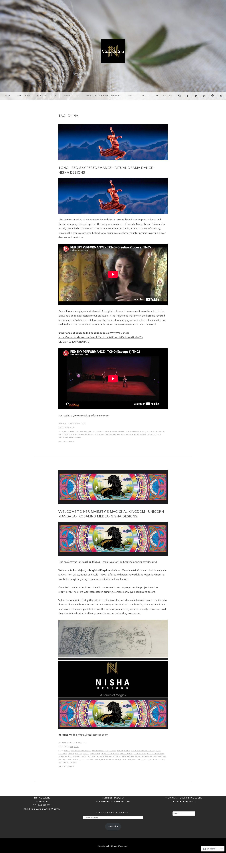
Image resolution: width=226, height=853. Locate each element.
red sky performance (123, 434)
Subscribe (113, 826)
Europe (78, 754)
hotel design (126, 754)
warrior (73, 762)
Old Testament (87, 759)
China (106, 432)
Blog (130, 96)
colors (140, 751)
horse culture (139, 432)
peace (97, 759)
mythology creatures (119, 757)
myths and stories (140, 757)
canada (99, 432)
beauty (120, 751)
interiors (82, 434)
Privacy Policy (164, 96)
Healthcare (95, 754)
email (220, 99)
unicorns (62, 762)
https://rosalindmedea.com (93, 734)
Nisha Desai (80, 423)
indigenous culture (67, 434)
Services (42, 96)
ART (55, 96)
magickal (103, 757)
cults (158, 751)
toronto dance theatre (69, 437)
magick (95, 757)
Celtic (127, 751)
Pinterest (212, 99)
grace (86, 754)
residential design (110, 759)
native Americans (158, 757)
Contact (144, 96)
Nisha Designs (105, 434)
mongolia (93, 434)
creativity (150, 751)
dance (128, 432)
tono (158, 434)
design (71, 754)
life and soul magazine (79, 757)
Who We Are (23, 96)
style (146, 759)
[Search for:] (183, 813)
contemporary (117, 432)
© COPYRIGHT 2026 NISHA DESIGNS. (183, 798)
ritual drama (140, 434)
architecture (98, 751)
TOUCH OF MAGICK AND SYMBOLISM (103, 96)
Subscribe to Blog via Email (113, 813)
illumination (140, 754)
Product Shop (71, 96)
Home (7, 96)
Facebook (187, 99)
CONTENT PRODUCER (113, 798)
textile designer (157, 759)
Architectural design (81, 751)
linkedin (204, 99)
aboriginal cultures (73, 432)
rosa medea (125, 759)
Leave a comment (66, 442)
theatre (151, 434)
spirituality (137, 759)
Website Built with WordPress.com (112, 846)
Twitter (196, 99)
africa (67, 751)
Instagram (179, 99)
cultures (62, 754)
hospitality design (155, 432)
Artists (91, 432)
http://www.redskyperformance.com (88, 415)
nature (61, 759)
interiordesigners (155, 754)
